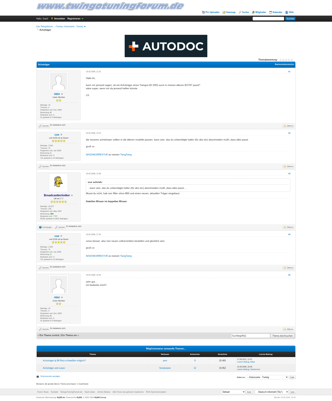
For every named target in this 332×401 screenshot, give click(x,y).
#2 (289, 133)
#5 (289, 275)
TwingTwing (126, 154)
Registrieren (73, 18)
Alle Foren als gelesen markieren (128, 392)
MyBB (79, 397)
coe (56, 134)
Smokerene (165, 368)
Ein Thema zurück (49, 335)
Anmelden (59, 18)
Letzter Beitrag (243, 362)
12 (195, 368)
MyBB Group (100, 397)
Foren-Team (43, 392)
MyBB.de (61, 397)
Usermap (231, 12)
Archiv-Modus (103, 392)
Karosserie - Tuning (73, 26)
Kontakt (54, 392)
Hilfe (291, 12)
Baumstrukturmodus (284, 64)
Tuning (59, 26)
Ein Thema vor (69, 335)
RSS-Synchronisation (156, 392)
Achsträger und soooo (54, 368)
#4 (289, 234)
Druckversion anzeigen (50, 376)
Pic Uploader (212, 12)
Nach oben (90, 392)
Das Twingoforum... (45, 26)
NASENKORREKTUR (97, 154)
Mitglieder (260, 12)
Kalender (277, 12)
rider (57, 93)
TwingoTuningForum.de (71, 392)
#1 (289, 71)
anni (165, 360)
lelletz (252, 362)
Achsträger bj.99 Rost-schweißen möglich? (64, 360)
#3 (289, 174)
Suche (245, 12)
